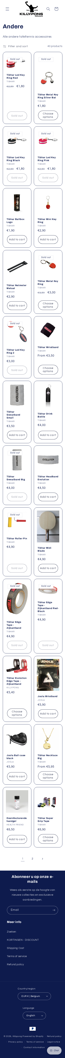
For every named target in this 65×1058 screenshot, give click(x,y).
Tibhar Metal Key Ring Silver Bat (48, 96)
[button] (7, 9)
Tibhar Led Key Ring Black (16, 159)
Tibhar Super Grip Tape (45, 819)
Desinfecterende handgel (17, 819)
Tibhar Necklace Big (48, 757)
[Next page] (42, 859)
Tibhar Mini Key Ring (47, 220)
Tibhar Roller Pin (17, 538)
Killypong (17, 1036)
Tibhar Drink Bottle (45, 415)
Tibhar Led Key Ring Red (16, 76)
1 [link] (23, 858)
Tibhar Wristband (48, 347)
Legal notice (53, 1042)
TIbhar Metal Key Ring (48, 282)
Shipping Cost (15, 948)
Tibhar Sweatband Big (16, 478)
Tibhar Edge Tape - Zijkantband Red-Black (48, 607)
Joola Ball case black (16, 757)
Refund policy (15, 964)
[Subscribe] (54, 910)
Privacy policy (15, 1042)
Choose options (48, 115)
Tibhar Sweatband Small (13, 414)
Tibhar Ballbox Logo (15, 220)
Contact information (34, 1047)
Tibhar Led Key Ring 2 (16, 351)
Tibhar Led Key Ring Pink (47, 159)
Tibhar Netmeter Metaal (17, 287)
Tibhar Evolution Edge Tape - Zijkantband (17, 681)
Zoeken (11, 931)
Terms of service (17, 956)
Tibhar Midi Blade (44, 549)
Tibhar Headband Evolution (48, 478)
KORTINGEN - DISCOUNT (23, 940)
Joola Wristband (48, 696)
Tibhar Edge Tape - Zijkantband (14, 625)
